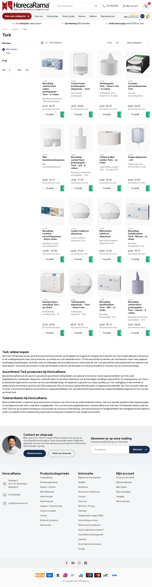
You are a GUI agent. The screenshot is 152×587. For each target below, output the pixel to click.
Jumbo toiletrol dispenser (80, 232)
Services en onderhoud (89, 492)
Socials (81, 549)
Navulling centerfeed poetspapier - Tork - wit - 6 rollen (79, 162)
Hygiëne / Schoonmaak (51, 506)
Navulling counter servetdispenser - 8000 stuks (51, 235)
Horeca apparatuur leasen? (91, 530)
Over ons (39, 16)
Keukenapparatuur (49, 482)
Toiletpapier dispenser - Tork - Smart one (80, 305)
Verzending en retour (88, 520)
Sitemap (82, 511)
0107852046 (112, 6)
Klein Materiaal (47, 492)
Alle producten (123, 501)
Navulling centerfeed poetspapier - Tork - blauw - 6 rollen (137, 307)
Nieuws (82, 16)
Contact (82, 496)
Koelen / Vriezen (48, 487)
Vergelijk (50, 114)
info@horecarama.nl (18, 503)
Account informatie (125, 477)
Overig (43, 515)
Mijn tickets (121, 487)
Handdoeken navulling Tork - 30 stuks (51, 305)
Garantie (82, 539)
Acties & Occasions (49, 520)
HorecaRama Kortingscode (90, 534)
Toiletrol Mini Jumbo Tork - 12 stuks (108, 160)
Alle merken (11, 49)
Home (4, 29)
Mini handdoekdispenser (52, 158)
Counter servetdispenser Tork (137, 86)
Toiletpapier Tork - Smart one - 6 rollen (109, 86)
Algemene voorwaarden (89, 477)
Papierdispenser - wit (137, 158)
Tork (25, 29)
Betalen (82, 482)
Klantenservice (108, 16)
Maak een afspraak (61, 453)
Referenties (52, 16)
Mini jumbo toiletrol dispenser (105, 234)
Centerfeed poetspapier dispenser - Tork (80, 86)
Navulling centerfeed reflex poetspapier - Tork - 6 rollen (50, 89)
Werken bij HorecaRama (89, 525)
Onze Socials (68, 16)
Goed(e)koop (46, 477)
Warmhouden (46, 496)
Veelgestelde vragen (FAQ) (90, 515)
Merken (93, 16)
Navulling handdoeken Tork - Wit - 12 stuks (107, 306)
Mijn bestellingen (124, 482)
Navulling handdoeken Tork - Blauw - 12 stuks (137, 235)
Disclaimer (83, 487)
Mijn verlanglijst (123, 492)
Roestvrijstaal (46, 501)
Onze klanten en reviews (89, 544)
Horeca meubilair (48, 511)
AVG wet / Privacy (86, 506)
